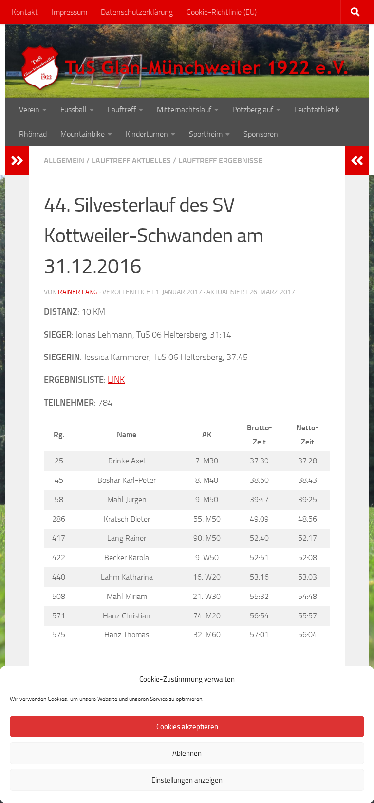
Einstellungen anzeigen (187, 780)
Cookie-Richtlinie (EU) (222, 12)
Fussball (73, 109)
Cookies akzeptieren (187, 726)
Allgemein (64, 160)
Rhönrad (33, 133)
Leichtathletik (316, 109)
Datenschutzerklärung (137, 12)
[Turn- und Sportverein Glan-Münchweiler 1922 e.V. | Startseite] (187, 68)
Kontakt (25, 12)
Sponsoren (260, 133)
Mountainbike (82, 133)
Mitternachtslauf (184, 109)
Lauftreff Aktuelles (131, 160)
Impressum (69, 12)
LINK (116, 380)
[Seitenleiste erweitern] (17, 160)
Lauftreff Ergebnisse (220, 160)
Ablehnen (187, 753)
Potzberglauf (252, 109)
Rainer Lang (78, 292)
